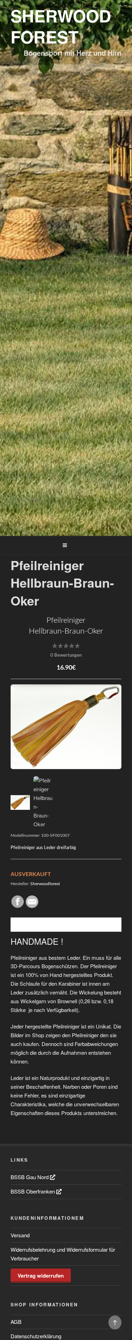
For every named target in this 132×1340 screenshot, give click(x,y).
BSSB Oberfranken (33, 1191)
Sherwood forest (61, 26)
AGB (16, 1321)
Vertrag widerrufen (41, 1275)
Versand (20, 1235)
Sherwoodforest (45, 884)
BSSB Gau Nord (30, 1177)
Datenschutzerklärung (36, 1336)
